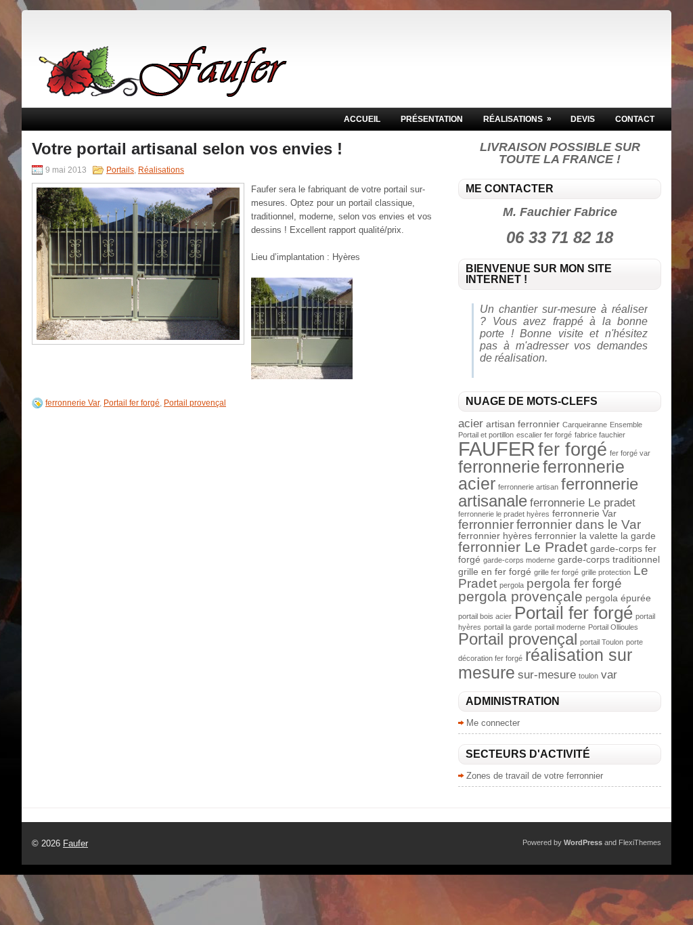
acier (470, 423)
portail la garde (508, 627)
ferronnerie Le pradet (582, 502)
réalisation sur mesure (545, 663)
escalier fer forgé (544, 435)
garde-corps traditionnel (609, 559)
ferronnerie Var (72, 403)
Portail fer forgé (132, 403)
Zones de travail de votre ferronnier (534, 776)
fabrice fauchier (600, 435)
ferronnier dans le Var (578, 524)
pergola (511, 585)
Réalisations (517, 119)
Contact (634, 119)
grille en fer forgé (494, 571)
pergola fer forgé (574, 583)
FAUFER (496, 448)
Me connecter (493, 723)
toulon (588, 676)
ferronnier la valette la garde (595, 535)
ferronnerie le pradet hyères (504, 514)
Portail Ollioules (613, 627)
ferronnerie (499, 466)
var (609, 674)
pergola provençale (520, 596)
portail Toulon (601, 642)
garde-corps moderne (519, 560)
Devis (583, 119)
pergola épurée (618, 598)
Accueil (362, 119)
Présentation (432, 119)
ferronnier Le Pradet (522, 547)
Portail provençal (195, 403)
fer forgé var (630, 453)
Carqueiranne (584, 425)
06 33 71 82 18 (559, 237)
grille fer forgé (556, 572)
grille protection (606, 572)
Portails (120, 170)
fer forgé (572, 449)
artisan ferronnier (523, 423)
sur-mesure (547, 674)
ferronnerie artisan (528, 487)
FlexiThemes (640, 842)
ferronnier (486, 524)
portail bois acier (485, 616)
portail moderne (560, 627)
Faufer (75, 843)
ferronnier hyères (495, 535)
